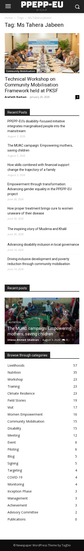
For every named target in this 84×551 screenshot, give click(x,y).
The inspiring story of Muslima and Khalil (36, 229)
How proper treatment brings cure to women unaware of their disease (40, 211)
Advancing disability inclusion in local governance (43, 244)
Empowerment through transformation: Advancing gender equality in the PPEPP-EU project (39, 189)
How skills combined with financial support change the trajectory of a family (38, 167)
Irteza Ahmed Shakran (23, 339)
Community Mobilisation (20, 71)
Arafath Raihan (16, 97)
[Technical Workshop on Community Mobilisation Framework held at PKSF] (42, 53)
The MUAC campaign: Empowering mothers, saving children (40, 148)
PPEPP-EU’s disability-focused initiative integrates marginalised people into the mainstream (36, 126)
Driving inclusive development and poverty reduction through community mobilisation (38, 261)
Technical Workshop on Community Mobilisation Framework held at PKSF (31, 84)
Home (9, 18)
